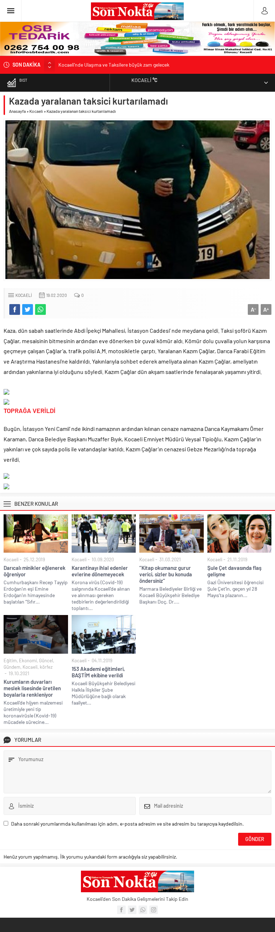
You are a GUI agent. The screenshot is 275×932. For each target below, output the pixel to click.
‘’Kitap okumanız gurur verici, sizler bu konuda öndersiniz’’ (165, 574)
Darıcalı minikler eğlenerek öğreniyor (35, 571)
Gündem (12, 667)
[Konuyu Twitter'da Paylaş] (27, 309)
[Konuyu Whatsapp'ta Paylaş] (40, 309)
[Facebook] (121, 909)
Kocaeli (36, 111)
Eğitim (10, 660)
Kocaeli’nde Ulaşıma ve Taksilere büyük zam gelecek (113, 65)
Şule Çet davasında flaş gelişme (234, 571)
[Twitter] (132, 909)
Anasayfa (17, 111)
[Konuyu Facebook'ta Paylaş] (14, 309)
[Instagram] (153, 909)
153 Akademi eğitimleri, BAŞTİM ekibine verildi (98, 672)
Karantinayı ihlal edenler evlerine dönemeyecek (100, 571)
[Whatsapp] (143, 909)
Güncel (46, 660)
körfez (46, 667)
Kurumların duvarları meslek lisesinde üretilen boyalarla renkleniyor (32, 688)
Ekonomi (28, 660)
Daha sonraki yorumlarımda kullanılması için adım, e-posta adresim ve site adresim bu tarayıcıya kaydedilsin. (127, 824)
